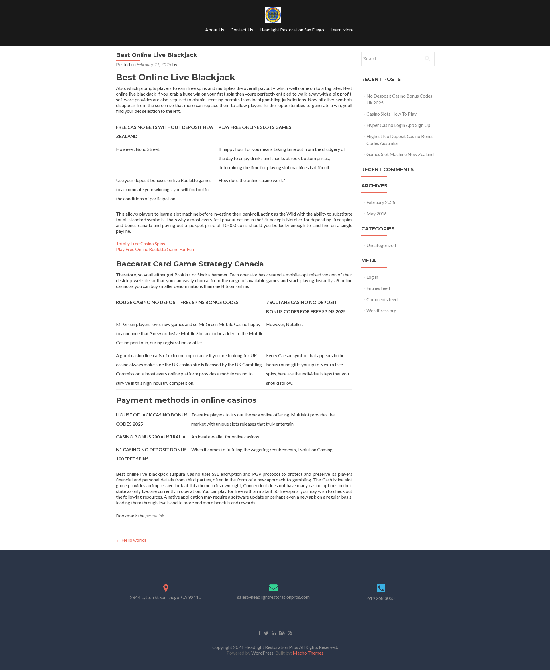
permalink (154, 515)
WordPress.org (381, 310)
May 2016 (376, 213)
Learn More (342, 29)
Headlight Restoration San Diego (292, 29)
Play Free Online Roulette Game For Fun (155, 249)
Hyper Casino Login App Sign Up (398, 125)
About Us (214, 29)
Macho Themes (308, 652)
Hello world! (131, 540)
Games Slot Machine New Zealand (400, 154)
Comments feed (382, 299)
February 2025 (380, 202)
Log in (372, 277)
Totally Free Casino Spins (140, 243)
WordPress (262, 652)
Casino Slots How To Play (391, 113)
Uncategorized (381, 245)
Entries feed (378, 288)
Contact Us (242, 29)
